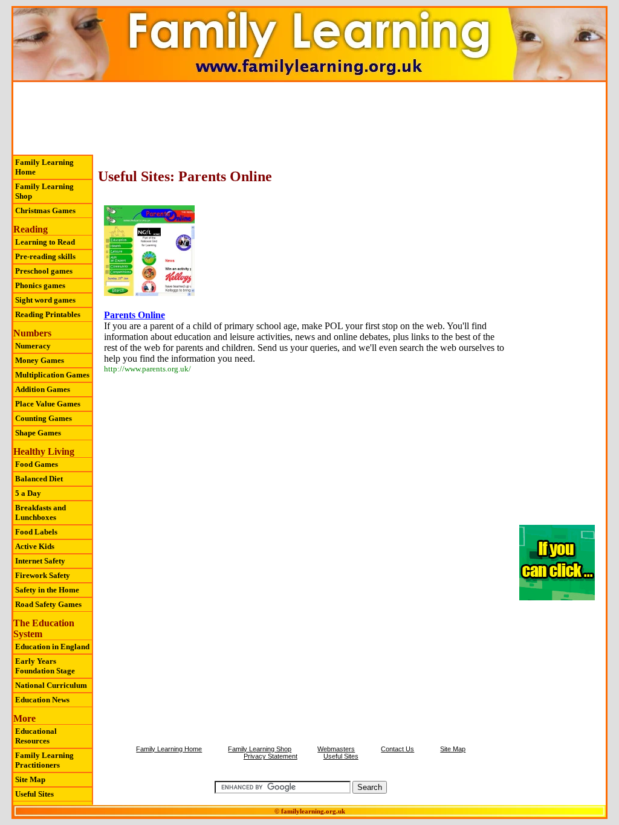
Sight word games (45, 299)
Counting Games (43, 418)
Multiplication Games (52, 374)
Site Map (30, 779)
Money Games (39, 360)
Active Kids (34, 546)
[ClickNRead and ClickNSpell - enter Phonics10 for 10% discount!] (557, 597)
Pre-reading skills (45, 256)
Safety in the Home (47, 589)
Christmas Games (45, 210)
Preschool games (44, 270)
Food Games (36, 464)
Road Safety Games (48, 604)
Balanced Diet (39, 478)
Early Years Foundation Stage (45, 665)
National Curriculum (51, 685)
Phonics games (40, 285)
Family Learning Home (44, 167)
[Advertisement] (309, 118)
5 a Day (28, 493)
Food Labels (36, 531)
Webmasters (336, 749)
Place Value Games (47, 403)
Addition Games (42, 389)
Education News (42, 699)
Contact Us (397, 749)
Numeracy (33, 345)
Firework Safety (42, 575)
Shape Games (38, 432)
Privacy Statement (270, 756)
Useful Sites (34, 793)
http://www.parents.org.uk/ (147, 368)
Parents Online (134, 315)
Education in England (52, 646)
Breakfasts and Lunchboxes (40, 512)
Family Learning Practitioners (44, 760)
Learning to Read (45, 241)
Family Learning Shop (44, 191)
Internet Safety (40, 560)
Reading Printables (47, 314)
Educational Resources (36, 736)
